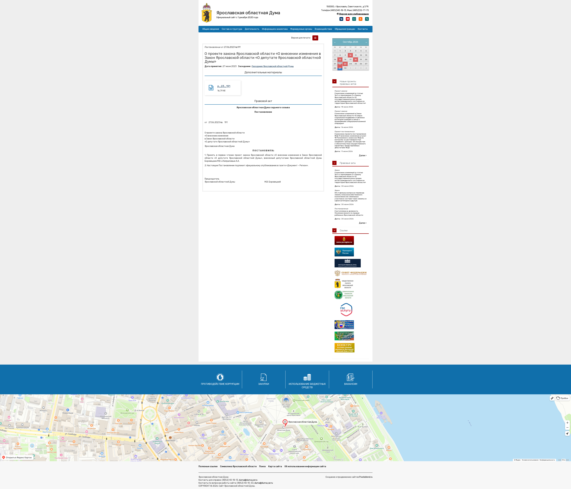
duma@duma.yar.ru (248, 480)
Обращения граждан (345, 29)
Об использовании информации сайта (305, 466)
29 (340, 68)
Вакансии (350, 384)
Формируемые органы (301, 29)
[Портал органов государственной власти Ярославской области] (351, 240)
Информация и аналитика (275, 29)
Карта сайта (275, 466)
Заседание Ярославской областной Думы (273, 66)
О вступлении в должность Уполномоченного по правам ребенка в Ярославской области (349, 213)
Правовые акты (348, 163)
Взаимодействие (323, 29)
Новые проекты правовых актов (348, 82)
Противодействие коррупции (220, 384)
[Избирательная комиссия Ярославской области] (351, 295)
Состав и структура (232, 29)
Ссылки (344, 230)
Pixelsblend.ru (365, 477)
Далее (362, 155)
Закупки (263, 384)
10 (350, 55)
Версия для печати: (301, 38)
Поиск (262, 466)
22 (340, 64)
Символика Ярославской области (238, 466)
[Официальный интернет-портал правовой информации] (351, 324)
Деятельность (252, 29)
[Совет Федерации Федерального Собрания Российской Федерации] (351, 273)
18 (355, 59)
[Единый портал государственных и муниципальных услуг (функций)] (351, 310)
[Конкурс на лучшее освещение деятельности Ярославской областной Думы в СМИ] (351, 347)
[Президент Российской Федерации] (351, 252)
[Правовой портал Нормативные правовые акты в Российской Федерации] (351, 336)
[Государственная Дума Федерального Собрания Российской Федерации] (351, 263)
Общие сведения (210, 29)
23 (345, 64)
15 (340, 59)
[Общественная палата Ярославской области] (351, 283)
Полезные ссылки (208, 466)
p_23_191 (223, 86)
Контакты (363, 29)
